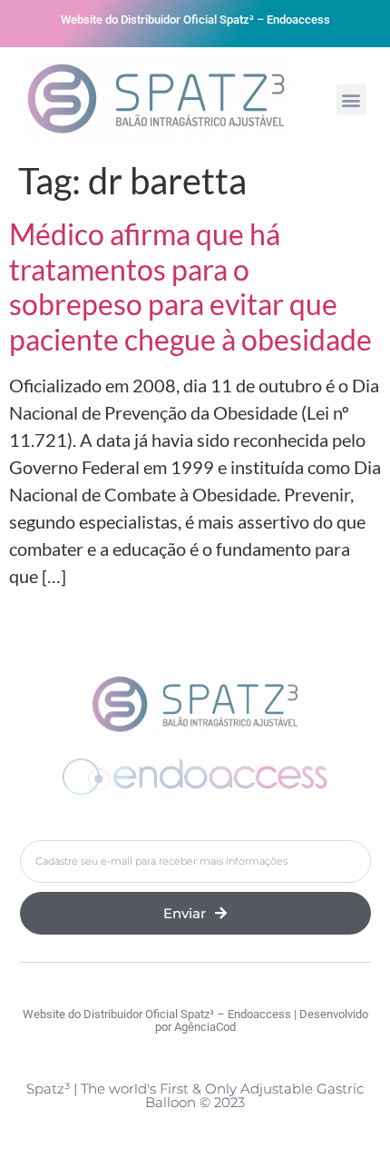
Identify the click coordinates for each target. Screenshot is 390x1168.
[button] (351, 99)
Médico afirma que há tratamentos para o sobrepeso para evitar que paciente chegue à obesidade (190, 286)
